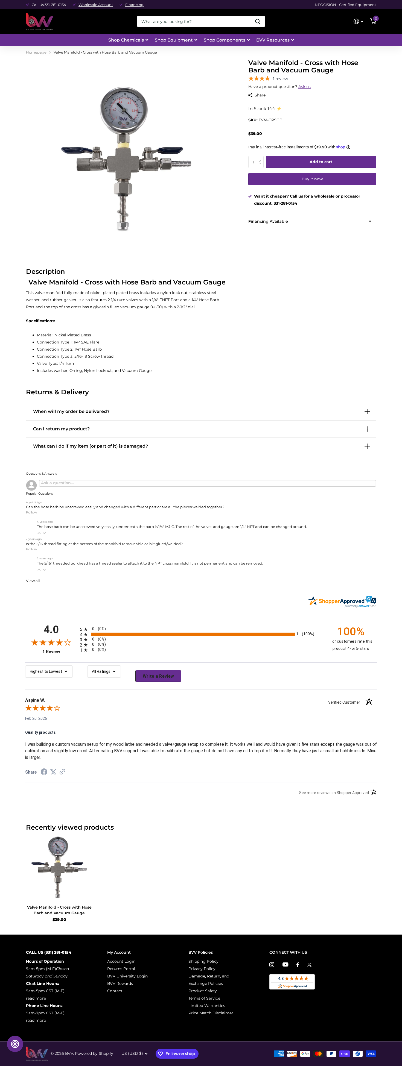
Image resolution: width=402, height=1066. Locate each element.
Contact (115, 990)
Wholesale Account (95, 4)
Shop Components (224, 40)
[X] (309, 965)
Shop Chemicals (126, 40)
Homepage (36, 52)
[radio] (201, 629)
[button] (261, 157)
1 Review (59, 651)
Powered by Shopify (94, 1053)
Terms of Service (204, 998)
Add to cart (321, 162)
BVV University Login (127, 976)
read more (36, 998)
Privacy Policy (201, 968)
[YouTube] (285, 964)
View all (33, 581)
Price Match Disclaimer (210, 1013)
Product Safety (202, 990)
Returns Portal (121, 968)
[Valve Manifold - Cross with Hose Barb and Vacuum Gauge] (59, 868)
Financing (134, 4)
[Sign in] (358, 21)
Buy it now (312, 179)
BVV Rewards (120, 983)
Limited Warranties (206, 1005)
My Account (119, 952)
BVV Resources (273, 40)
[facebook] (297, 964)
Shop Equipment (174, 40)
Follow (31, 512)
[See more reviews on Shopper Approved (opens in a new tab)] (62, 772)
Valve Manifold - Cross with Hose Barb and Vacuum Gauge (59, 910)
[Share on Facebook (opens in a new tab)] (44, 772)
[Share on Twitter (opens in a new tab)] (53, 772)
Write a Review (158, 676)
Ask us (304, 86)
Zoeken (257, 21)
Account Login (121, 961)
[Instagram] (271, 964)
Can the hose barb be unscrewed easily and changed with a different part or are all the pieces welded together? (125, 507)
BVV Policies (200, 952)
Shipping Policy (203, 961)
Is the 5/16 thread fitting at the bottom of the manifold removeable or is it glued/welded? (104, 544)
